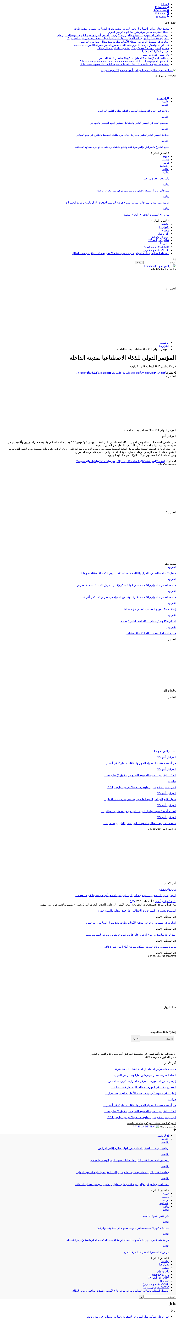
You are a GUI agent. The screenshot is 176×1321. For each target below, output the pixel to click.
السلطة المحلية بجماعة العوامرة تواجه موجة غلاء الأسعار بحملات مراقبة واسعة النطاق (120, 253)
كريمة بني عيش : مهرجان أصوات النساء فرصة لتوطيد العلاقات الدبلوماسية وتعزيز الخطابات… (116, 202)
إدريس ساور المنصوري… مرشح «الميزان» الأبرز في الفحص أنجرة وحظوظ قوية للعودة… (125, 895)
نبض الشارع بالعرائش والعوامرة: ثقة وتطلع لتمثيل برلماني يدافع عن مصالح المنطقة (122, 146)
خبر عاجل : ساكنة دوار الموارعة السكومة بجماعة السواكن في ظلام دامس (127, 1316)
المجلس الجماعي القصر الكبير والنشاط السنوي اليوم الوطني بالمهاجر (130, 122)
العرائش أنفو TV (157, 240)
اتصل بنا (164, 243)
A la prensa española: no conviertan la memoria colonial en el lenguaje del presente (124, 61)
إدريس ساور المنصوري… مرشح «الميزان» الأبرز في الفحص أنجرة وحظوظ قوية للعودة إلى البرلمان (113, 35)
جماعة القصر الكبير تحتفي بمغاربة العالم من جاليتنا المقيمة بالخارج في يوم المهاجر (122, 134)
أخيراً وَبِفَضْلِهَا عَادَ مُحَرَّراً (155, 51)
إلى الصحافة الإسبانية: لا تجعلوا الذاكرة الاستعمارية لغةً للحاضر (134, 58)
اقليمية (165, 101)
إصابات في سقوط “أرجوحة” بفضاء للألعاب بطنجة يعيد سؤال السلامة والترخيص (124, 41)
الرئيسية (162, 98)
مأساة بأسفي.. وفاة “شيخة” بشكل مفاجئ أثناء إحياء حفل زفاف (133, 48)
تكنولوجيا (164, 227)
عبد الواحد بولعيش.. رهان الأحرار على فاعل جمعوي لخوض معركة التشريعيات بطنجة (121, 44)
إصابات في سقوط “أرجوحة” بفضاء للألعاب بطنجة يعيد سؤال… (140, 1093)
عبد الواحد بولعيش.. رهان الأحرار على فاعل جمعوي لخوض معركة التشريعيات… (131, 934)
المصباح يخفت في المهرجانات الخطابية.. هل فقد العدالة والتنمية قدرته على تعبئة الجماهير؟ (118, 38)
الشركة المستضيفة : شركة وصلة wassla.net (151, 1123)
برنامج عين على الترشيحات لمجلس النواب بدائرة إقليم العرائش (133, 110)
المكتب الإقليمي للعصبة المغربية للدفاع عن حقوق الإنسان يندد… (140, 1111)
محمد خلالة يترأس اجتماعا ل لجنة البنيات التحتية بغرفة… (144, 1069)
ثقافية (165, 169)
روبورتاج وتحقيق (160, 236)
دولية (166, 162)
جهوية (166, 156)
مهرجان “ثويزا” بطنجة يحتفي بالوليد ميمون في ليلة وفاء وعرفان (133, 190)
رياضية (165, 223)
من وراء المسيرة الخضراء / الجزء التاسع (146, 214)
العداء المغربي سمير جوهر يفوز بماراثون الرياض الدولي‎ (138, 31)
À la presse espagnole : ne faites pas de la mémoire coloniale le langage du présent (124, 64)
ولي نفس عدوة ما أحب (156, 54)
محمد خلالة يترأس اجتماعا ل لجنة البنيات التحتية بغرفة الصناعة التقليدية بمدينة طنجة (121, 28)
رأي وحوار (163, 233)
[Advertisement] (113, 85)
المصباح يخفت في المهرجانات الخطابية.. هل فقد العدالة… (143, 1087)
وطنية (165, 159)
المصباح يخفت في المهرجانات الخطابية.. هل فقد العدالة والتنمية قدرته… (135, 910)
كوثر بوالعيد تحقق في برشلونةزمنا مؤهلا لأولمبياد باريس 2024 (141, 1117)
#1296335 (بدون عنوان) (156, 250)
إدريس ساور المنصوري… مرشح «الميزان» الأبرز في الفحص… (141, 1081)
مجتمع (165, 230)
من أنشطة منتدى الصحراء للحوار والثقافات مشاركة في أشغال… (139, 1105)
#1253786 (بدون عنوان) (156, 246)
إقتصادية (164, 166)
